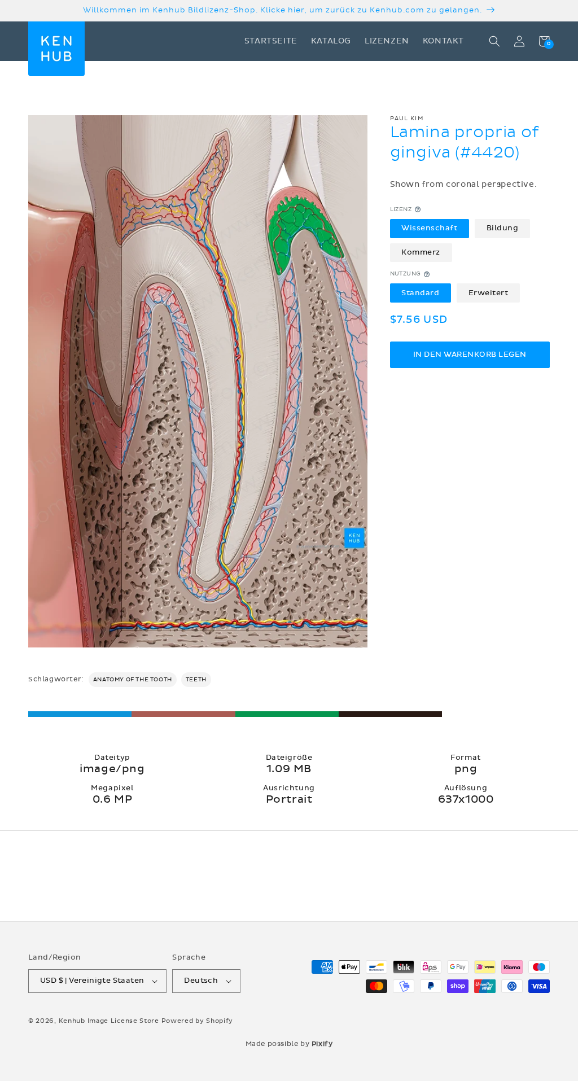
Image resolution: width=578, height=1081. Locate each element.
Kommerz (420, 252)
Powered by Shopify (197, 1021)
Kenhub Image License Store (109, 1021)
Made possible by (289, 1044)
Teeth (196, 679)
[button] (494, 41)
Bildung (503, 228)
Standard (420, 292)
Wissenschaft (429, 228)
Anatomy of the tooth (132, 679)
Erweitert (488, 292)
